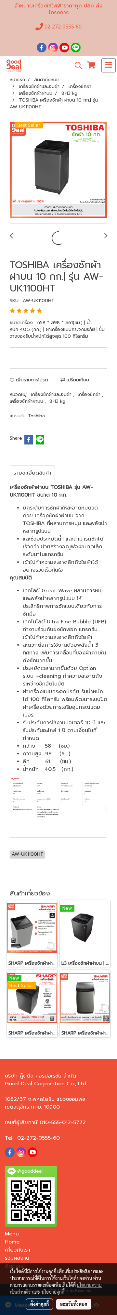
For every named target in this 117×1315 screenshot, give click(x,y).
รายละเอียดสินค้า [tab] (32, 473)
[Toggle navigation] (108, 65)
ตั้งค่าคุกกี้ (39, 1304)
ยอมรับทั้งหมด (73, 1304)
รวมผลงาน (17, 1258)
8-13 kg (57, 401)
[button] (76, 65)
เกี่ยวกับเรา (17, 1250)
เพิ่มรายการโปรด (31, 380)
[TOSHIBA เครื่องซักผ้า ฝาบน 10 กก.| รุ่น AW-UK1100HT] (58, 170)
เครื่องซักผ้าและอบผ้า (52, 394)
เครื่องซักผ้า (90, 394)
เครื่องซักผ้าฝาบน (27, 401)
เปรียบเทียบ (77, 380)
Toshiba (36, 415)
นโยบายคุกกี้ (53, 1292)
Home (12, 1242)
